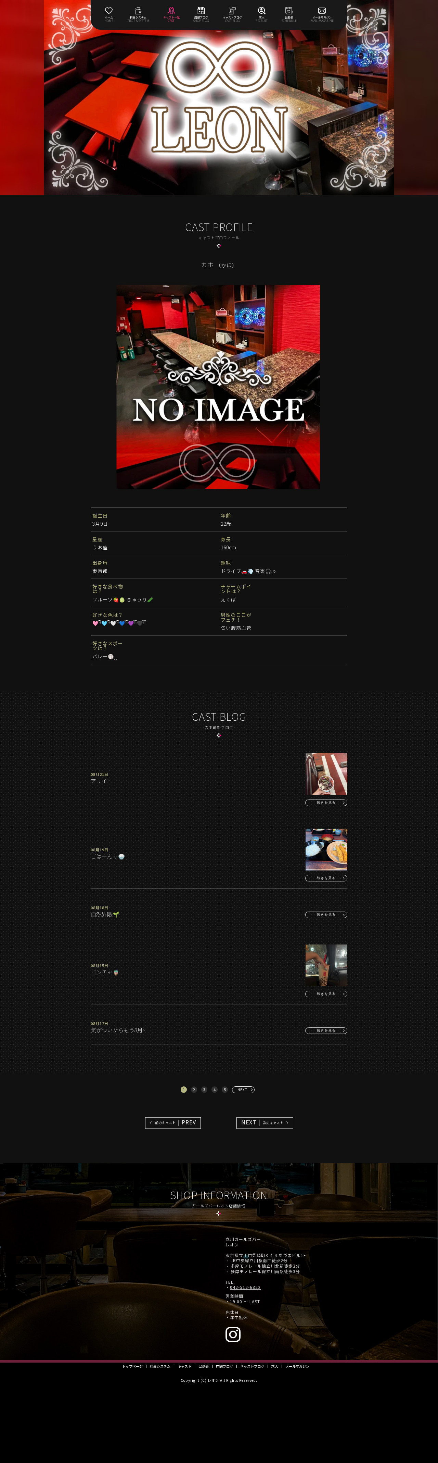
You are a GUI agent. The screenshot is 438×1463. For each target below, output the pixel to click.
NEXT (242, 1089)
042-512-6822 (245, 1287)
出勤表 (203, 1366)
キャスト (184, 1366)
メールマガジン (297, 1366)
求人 (274, 1366)
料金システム (160, 1366)
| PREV (175, 1122)
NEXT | (262, 1122)
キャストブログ (252, 1366)
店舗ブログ (224, 1366)
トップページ (132, 1366)
